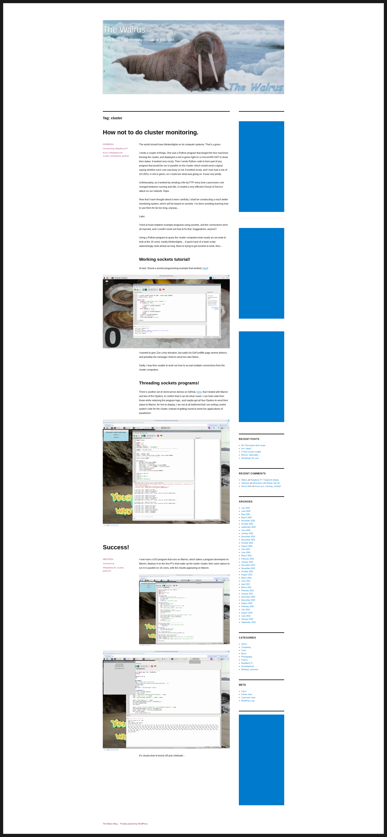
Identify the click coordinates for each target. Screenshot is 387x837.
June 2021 (245, 581)
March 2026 (246, 517)
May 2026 (245, 514)
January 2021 (247, 594)
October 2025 (247, 524)
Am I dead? (246, 448)
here (205, 268)
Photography (246, 657)
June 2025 (245, 530)
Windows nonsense (249, 669)
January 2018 (247, 619)
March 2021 (246, 587)
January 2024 (247, 562)
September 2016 (248, 622)
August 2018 (246, 613)
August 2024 (246, 546)
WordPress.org (247, 701)
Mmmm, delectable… (250, 455)
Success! (116, 547)
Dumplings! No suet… (250, 458)
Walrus (244, 480)
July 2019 (245, 609)
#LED (105, 152)
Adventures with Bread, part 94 (266, 483)
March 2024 (246, 555)
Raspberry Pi (121, 148)
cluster (106, 156)
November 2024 (248, 540)
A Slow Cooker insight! (251, 452)
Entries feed (246, 694)
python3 (107, 571)
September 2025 (248, 527)
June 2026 (245, 511)
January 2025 (247, 533)
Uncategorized (247, 666)
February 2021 (247, 590)
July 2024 (245, 549)
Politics (244, 660)
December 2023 (248, 565)
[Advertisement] (262, 167)
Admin (244, 644)
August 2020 (246, 603)
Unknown (245, 483)
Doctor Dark (246, 486)
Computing (108, 148)
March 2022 (246, 578)
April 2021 (245, 584)
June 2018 (245, 616)
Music (244, 653)
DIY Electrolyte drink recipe (253, 445)
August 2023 (246, 575)
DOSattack (115, 156)
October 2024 (247, 543)
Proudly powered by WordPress (134, 824)
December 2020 (248, 597)
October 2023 (247, 571)
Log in (244, 691)
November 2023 (248, 568)
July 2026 (245, 508)
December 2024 (248, 536)
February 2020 (247, 606)
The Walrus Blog (110, 824)
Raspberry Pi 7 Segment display (265, 480)
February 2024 (247, 559)
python (125, 156)
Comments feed (248, 697)
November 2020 (248, 600)
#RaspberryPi (116, 152)
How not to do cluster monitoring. (150, 132)
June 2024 (245, 552)
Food (243, 650)
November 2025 (248, 521)
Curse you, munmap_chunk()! (268, 486)
